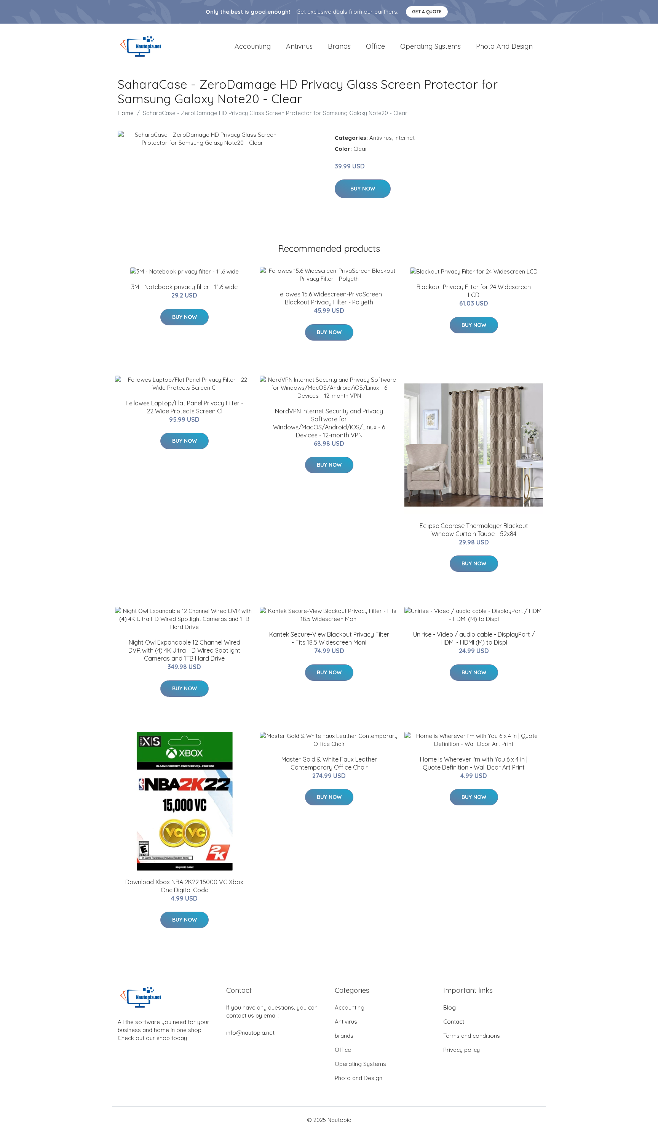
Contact (453, 1021)
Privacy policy (461, 1049)
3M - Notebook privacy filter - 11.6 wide (184, 287)
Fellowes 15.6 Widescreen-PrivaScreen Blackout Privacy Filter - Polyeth (329, 298)
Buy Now (362, 188)
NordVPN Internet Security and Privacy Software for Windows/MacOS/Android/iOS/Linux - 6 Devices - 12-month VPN (329, 423)
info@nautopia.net (250, 1032)
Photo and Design (504, 46)
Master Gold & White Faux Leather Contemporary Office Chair (329, 763)
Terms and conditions (471, 1035)
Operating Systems (430, 46)
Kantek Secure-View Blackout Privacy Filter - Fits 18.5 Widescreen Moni (329, 638)
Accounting (253, 46)
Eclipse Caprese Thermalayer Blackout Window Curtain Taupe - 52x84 (474, 530)
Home (126, 113)
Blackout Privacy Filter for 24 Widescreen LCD (474, 291)
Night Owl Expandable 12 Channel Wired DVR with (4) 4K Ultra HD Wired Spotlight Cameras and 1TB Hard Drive (184, 650)
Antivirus (299, 46)
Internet (404, 137)
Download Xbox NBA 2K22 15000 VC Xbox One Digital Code (184, 886)
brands (339, 46)
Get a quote (427, 11)
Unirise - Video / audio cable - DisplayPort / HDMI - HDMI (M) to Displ (474, 638)
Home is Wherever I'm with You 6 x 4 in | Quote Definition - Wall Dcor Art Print (473, 763)
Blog (449, 1007)
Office (375, 46)
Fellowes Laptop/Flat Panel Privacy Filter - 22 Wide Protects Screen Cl (184, 407)
